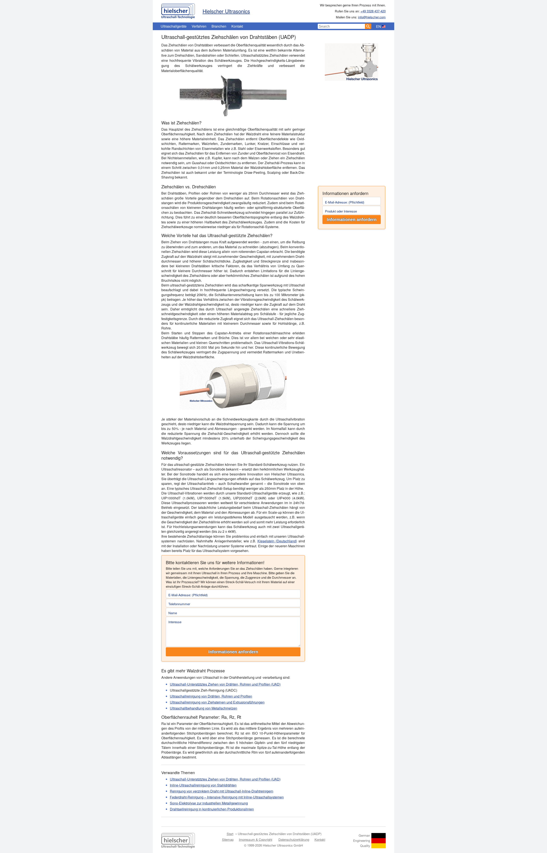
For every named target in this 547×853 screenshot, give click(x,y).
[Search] (368, 26)
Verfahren (199, 26)
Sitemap (228, 839)
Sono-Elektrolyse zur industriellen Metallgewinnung (209, 803)
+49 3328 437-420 (373, 11)
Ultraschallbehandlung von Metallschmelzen (203, 708)
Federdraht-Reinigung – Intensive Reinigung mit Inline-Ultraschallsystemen (227, 797)
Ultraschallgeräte (174, 26)
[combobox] (341, 26)
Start (230, 833)
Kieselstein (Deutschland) (277, 541)
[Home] (178, 10)
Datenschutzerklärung (293, 839)
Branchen (219, 26)
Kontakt (237, 26)
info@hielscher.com (372, 17)
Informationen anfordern (351, 219)
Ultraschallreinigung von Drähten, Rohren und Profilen (211, 696)
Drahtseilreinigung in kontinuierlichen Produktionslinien (212, 809)
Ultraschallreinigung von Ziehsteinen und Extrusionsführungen (217, 702)
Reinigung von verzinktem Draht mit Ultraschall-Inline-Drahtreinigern (221, 791)
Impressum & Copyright (255, 839)
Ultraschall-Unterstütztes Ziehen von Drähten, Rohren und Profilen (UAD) (225, 684)
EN (378, 26)
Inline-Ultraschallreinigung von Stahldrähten (203, 785)
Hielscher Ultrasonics (226, 11)
